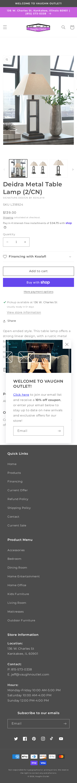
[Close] (67, 344)
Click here (21, 394)
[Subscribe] (59, 430)
